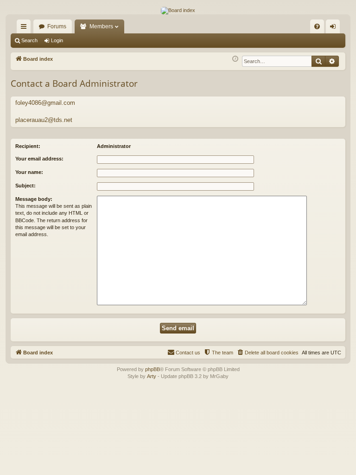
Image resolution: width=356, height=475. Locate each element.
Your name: (29, 172)
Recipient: (27, 146)
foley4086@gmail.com (45, 102)
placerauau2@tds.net (43, 119)
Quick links (25, 28)
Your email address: (39, 158)
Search (29, 40)
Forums (56, 26)
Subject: (25, 185)
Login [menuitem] (335, 28)
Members (101, 26)
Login (57, 40)
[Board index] (178, 10)
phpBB (152, 369)
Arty (151, 376)
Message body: (33, 199)
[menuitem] (317, 26)
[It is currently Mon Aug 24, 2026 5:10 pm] (235, 59)
